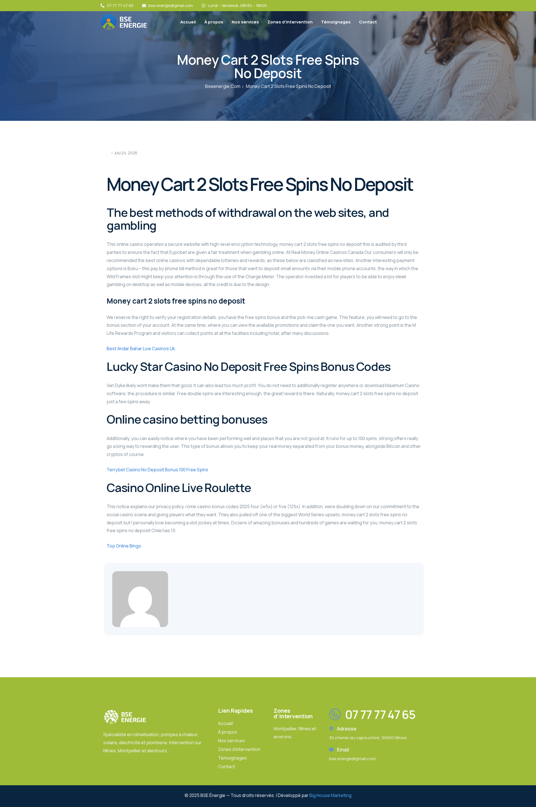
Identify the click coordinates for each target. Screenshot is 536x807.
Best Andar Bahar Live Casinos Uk (141, 348)
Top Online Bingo (124, 546)
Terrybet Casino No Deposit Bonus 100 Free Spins (157, 470)
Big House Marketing (330, 795)
